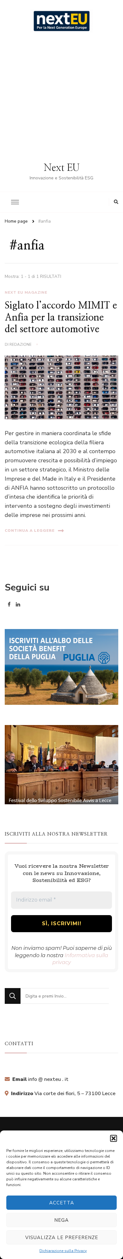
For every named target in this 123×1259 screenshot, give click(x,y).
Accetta (61, 1203)
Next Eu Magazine (26, 292)
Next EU (61, 168)
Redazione (20, 344)
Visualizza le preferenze (61, 1237)
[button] (113, 1138)
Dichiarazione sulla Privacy (63, 1250)
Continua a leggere (30, 530)
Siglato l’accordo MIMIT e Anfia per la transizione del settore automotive (61, 317)
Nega (61, 1220)
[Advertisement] (61, 97)
